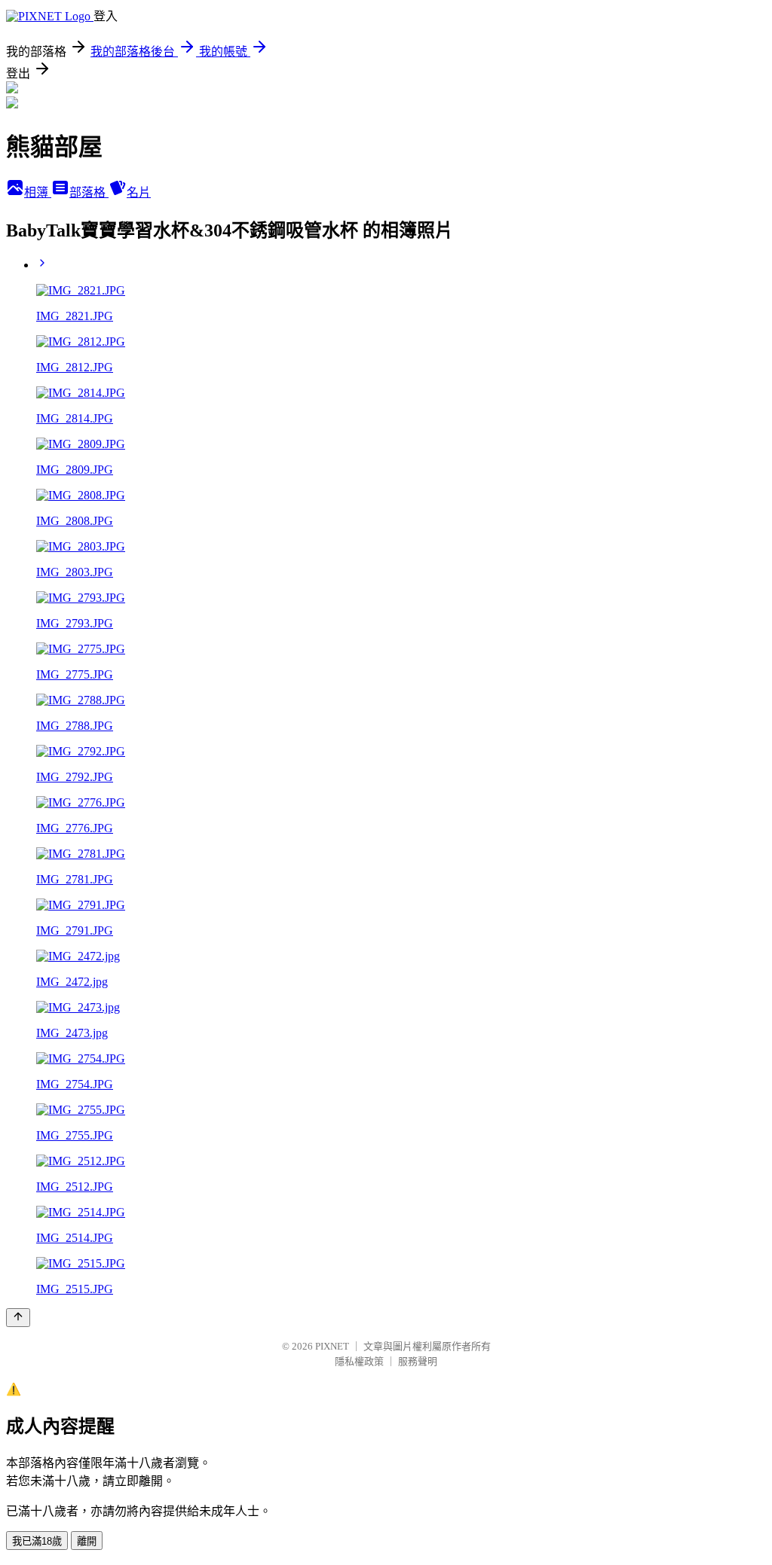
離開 (86, 1541)
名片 (139, 192)
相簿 (37, 192)
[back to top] (18, 1317)
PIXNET (332, 1346)
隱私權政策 (359, 1361)
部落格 (89, 192)
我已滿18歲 (37, 1541)
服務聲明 (417, 1361)
